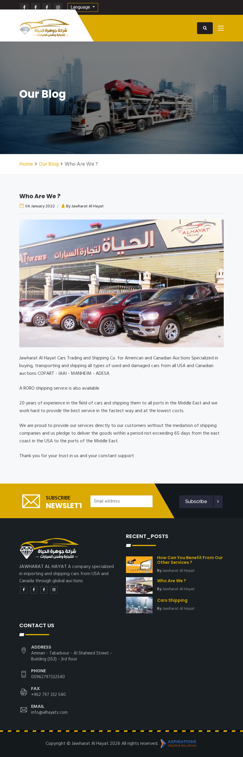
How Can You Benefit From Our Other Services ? (190, 560)
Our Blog (49, 164)
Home (26, 164)
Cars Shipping (172, 600)
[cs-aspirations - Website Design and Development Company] (178, 744)
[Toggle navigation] (221, 29)
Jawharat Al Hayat (178, 570)
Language (81, 7)
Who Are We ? (39, 196)
